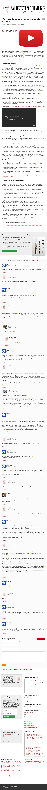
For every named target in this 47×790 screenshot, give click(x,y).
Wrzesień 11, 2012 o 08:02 (11, 509)
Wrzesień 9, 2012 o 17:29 (11, 306)
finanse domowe (34, 761)
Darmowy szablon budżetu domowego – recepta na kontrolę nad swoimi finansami (35, 741)
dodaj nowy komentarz (34, 260)
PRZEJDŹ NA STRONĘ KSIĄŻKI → (9, 250)
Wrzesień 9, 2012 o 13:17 (11, 290)
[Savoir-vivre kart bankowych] (30, 716)
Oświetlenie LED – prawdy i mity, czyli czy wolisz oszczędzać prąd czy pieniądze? (35, 754)
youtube (39, 762)
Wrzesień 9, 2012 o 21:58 (12, 327)
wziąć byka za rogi (33, 762)
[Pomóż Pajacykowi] (26, 701)
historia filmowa (41, 761)
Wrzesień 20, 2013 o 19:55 (13, 391)
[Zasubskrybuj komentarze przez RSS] (10, 741)
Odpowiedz (4, 272)
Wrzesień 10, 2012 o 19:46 (11, 582)
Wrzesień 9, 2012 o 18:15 (11, 452)
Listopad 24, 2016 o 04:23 (11, 624)
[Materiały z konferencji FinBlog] (30, 727)
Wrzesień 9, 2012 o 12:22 (11, 277)
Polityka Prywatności (5, 787)
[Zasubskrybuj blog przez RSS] (9, 740)
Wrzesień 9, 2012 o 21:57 (11, 482)
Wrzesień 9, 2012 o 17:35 (11, 414)
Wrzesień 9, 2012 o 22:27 (14, 338)
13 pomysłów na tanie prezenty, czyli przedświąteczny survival (33, 751)
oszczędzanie (27, 762)
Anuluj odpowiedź (41, 638)
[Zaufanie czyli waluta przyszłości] (31, 706)
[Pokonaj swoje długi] (28, 712)
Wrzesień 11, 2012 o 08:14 (11, 545)
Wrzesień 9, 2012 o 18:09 (11, 439)
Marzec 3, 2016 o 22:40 (10, 607)
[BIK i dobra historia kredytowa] (27, 719)
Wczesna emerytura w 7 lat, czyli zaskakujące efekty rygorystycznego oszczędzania (34, 744)
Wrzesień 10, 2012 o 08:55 (11, 494)
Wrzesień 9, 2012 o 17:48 (11, 367)
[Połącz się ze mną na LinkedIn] (9, 736)
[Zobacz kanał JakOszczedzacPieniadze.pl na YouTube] (12, 738)
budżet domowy (27, 761)
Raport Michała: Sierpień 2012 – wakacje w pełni (16, 671)
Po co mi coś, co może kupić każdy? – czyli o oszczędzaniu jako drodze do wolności (34, 735)
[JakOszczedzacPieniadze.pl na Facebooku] (11, 734)
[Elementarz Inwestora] (29, 723)
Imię (20, 641)
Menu (23, 1)
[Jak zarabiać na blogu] (29, 725)
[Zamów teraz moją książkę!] (29, 697)
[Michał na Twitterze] (7, 735)
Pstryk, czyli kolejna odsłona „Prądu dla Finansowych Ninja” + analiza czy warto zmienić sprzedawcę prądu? (11, 762)
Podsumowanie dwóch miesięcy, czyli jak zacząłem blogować (19, 669)
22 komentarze (22, 24)
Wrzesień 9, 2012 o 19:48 (11, 466)
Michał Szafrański (7, 24)
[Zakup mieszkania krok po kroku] (28, 721)
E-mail (20, 645)
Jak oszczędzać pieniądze (23, 9)
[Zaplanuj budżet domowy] (28, 714)
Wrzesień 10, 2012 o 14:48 (11, 521)
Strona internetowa (23, 648)
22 (43, 19)
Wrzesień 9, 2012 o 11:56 (11, 265)
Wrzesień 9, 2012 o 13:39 (11, 351)
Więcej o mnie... (6, 684)
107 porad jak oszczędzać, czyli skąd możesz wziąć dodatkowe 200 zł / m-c (34, 738)
